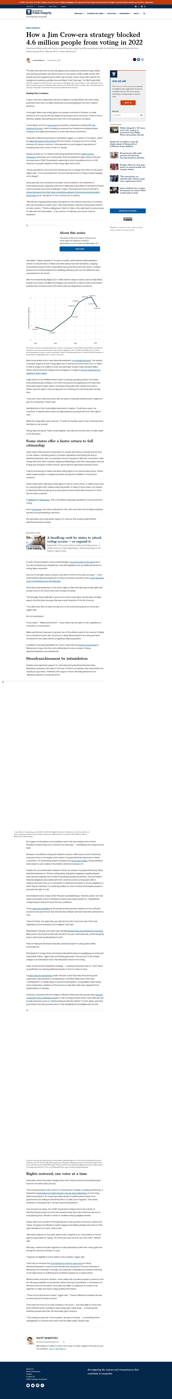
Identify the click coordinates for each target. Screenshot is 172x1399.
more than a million (79, 860)
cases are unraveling (41, 908)
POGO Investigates (67, 2)
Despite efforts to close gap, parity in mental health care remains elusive (133, 167)
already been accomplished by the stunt (85, 931)
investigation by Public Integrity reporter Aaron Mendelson (62, 1193)
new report (53, 125)
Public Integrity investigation (40, 975)
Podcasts (41, 6)
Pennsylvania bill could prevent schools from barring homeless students (132, 155)
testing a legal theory (88, 645)
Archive (63, 6)
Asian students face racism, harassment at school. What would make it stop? (133, 190)
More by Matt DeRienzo (58, 1349)
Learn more (149, 2)
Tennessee (37, 509)
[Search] (141, 115)
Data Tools (52, 6)
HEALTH (136, 14)
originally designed (82, 360)
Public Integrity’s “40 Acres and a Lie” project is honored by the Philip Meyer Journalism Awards (132, 131)
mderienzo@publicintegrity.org (48, 1342)
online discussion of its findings (42, 141)
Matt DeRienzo (39, 60)
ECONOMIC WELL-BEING (95, 14)
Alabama (32, 500)
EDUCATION (111, 14)
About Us (30, 6)
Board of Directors (33, 1371)
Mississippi (45, 500)
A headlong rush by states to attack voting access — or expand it (74, 539)
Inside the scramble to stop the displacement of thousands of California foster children (124, 143)
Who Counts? (33, 28)
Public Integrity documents (36, 1379)
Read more (80, 249)
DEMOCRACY (78, 14)
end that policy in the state (82, 562)
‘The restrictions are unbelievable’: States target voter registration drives (132, 178)
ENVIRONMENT (124, 14)
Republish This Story (128, 211)
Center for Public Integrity (124, 86)
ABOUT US (128, 103)
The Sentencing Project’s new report (67, 1263)
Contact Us (30, 1377)
